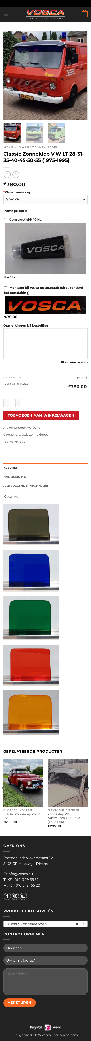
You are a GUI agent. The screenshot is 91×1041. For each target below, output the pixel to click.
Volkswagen (18, 441)
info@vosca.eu (20, 874)
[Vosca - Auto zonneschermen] (45, 14)
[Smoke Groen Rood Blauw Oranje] (45, 199)
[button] (6, 14)
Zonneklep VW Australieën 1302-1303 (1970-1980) (64, 818)
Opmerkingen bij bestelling (25, 325)
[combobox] (45, 924)
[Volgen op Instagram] (15, 896)
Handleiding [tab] (14, 476)
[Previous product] (15, 174)
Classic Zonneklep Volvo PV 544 (21, 816)
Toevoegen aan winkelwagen (41, 415)
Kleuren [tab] (11, 467)
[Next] (80, 75)
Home (8, 147)
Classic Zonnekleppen (38, 147)
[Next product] (7, 174)
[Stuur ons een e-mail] (23, 896)
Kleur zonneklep (17, 192)
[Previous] (11, 75)
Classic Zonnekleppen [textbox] (43, 924)
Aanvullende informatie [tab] (25, 485)
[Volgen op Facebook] (7, 896)
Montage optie (15, 211)
